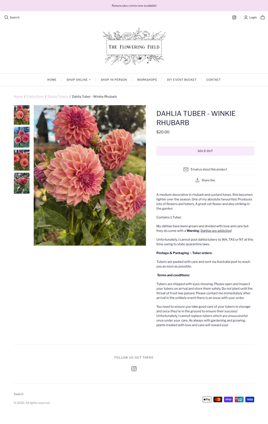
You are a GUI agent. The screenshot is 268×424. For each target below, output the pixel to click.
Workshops (147, 79)
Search (14, 17)
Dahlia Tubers (58, 97)
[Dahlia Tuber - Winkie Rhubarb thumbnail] (22, 115)
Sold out (205, 151)
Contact (213, 79)
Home (52, 79)
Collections (35, 97)
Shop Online (77, 79)
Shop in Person (114, 79)
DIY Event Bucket (181, 79)
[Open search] (6, 17)
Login (253, 17)
